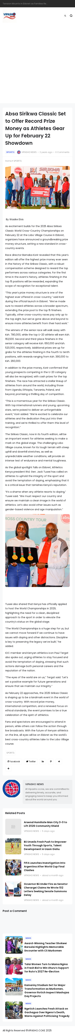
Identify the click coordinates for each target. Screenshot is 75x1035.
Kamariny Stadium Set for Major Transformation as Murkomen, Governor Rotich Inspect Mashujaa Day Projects (46, 990)
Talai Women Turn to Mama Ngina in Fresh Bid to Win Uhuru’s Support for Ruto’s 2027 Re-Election (46, 967)
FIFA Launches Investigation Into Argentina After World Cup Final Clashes (44, 866)
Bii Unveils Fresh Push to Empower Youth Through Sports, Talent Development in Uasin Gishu (45, 845)
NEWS (28, 938)
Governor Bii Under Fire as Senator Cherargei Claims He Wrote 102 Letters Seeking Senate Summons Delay (46, 889)
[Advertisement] (37, 65)
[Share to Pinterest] (51, 761)
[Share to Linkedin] (43, 761)
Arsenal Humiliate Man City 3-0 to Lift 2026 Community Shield (45, 824)
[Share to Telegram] (59, 761)
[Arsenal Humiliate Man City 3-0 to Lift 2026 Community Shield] (13, 827)
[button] (65, 15)
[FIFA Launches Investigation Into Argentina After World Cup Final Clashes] (13, 867)
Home (8, 160)
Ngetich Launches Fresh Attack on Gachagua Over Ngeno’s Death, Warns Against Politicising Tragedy (46, 1012)
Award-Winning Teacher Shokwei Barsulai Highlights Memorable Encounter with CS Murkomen (45, 947)
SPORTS (10, 152)
